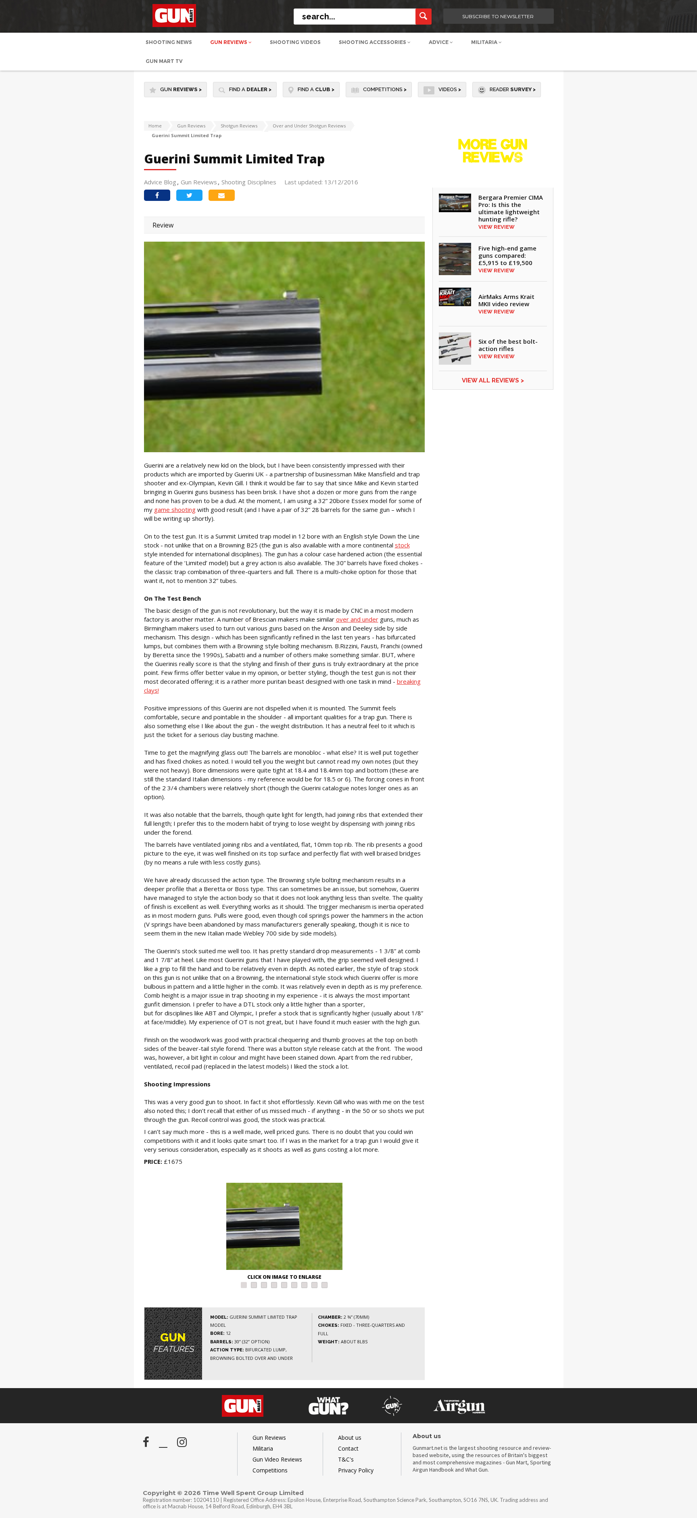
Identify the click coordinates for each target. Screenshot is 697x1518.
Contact (348, 1448)
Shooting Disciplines (248, 182)
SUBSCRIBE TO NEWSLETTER (498, 16)
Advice (439, 42)
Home (155, 126)
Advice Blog (160, 182)
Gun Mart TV (164, 61)
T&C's (346, 1459)
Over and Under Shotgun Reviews (309, 126)
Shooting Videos (295, 42)
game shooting (175, 509)
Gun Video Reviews (277, 1459)
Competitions (385, 89)
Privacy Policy (356, 1470)
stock (402, 545)
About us (349, 1437)
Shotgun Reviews (239, 126)
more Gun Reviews (492, 157)
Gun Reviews (229, 42)
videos (449, 89)
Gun (181, 89)
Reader (513, 89)
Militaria (485, 42)
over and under (357, 619)
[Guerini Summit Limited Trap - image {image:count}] (284, 1227)
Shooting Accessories (373, 42)
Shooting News (169, 42)
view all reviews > (493, 380)
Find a (250, 89)
